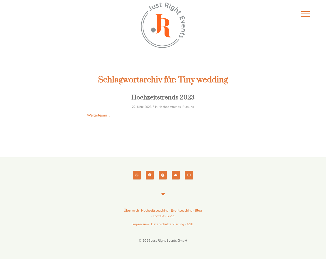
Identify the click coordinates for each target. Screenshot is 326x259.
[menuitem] (305, 14)
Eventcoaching (182, 210)
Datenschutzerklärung (167, 224)
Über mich (131, 210)
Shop (170, 216)
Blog (198, 210)
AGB (189, 224)
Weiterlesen (97, 115)
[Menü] (305, 14)
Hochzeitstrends (169, 107)
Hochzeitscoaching (155, 210)
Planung (188, 107)
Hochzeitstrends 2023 (163, 97)
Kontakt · (160, 216)
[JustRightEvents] (163, 25)
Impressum (140, 224)
